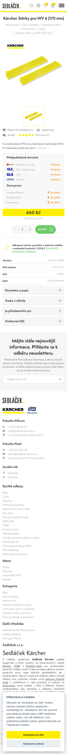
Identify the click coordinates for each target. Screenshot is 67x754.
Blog (5, 492)
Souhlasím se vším (33, 734)
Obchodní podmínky (13, 504)
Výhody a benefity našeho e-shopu (21, 537)
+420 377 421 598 (17, 450)
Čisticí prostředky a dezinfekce (18, 617)
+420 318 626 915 (17, 426)
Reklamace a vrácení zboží (16, 509)
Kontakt (6, 579)
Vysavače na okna (51, 24)
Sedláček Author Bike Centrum (19, 630)
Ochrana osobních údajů (16, 517)
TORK (6, 525)
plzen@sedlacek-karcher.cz (22, 454)
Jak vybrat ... (9, 513)
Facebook (13, 473)
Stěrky (42, 28)
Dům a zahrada (30, 24)
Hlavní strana (12, 24)
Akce (5, 592)
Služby (6, 567)
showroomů (9, 685)
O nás (6, 496)
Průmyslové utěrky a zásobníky (19, 608)
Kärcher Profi (9, 600)
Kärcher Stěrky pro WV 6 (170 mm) (34, 33)
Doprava (7, 500)
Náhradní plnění (11, 533)
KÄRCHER (8, 521)
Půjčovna (7, 571)
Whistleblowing (11, 550)
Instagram (13, 477)
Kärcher (7, 666)
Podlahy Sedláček (12, 634)
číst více (42, 148)
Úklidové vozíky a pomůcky (17, 613)
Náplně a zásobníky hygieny (17, 604)
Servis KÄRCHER (11, 575)
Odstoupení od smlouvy (15, 554)
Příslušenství (29, 28)
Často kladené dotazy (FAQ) (17, 545)
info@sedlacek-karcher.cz (21, 431)
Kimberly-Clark (11, 529)
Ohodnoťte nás (11, 541)
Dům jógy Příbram (12, 638)
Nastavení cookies (33, 743)
